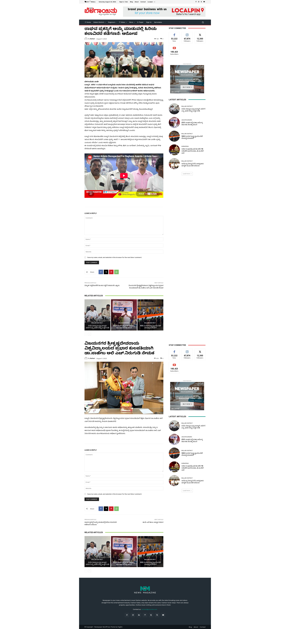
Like (174, 34)
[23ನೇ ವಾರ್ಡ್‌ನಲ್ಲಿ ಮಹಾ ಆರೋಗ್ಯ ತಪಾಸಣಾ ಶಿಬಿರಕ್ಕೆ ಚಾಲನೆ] (124, 314)
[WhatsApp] (116, 272)
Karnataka (185, 146)
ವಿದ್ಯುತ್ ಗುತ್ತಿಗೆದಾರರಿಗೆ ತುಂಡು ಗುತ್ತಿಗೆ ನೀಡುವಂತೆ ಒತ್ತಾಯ (102, 285)
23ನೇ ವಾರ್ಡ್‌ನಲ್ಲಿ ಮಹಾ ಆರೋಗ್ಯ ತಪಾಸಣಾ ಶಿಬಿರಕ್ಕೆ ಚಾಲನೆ (123, 327)
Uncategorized (123, 323)
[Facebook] (196, 1)
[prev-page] (86, 334)
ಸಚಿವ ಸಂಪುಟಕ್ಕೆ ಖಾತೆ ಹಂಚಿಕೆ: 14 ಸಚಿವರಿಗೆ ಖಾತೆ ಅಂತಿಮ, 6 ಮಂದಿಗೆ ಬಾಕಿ (192, 151)
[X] (201, 1)
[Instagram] (198, 1)
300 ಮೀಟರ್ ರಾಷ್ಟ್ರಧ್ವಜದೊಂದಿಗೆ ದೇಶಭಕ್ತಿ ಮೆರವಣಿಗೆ (150, 327)
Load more (186, 174)
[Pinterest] (111, 272)
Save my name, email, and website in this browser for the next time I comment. (114, 257)
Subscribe (174, 47)
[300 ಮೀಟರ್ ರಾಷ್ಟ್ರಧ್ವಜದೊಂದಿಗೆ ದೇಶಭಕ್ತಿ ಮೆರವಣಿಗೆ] (150, 314)
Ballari (92, 38)
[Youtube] (204, 1)
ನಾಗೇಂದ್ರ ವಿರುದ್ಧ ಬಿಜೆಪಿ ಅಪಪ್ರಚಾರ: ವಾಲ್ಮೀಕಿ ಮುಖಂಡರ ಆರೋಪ (192, 165)
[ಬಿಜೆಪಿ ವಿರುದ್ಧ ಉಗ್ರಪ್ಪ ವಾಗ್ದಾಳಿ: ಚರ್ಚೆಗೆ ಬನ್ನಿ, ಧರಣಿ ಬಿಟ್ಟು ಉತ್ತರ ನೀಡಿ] (97, 314)
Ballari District (97, 323)
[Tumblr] (151, 615)
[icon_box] (151, 2)
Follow (187, 34)
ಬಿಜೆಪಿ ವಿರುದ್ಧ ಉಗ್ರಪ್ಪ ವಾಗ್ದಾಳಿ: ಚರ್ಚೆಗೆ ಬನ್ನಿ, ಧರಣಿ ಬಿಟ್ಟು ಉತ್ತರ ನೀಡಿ (97, 327)
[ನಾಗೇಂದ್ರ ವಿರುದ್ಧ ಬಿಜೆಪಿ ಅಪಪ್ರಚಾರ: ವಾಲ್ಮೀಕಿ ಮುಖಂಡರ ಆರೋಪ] (174, 163)
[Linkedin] (139, 615)
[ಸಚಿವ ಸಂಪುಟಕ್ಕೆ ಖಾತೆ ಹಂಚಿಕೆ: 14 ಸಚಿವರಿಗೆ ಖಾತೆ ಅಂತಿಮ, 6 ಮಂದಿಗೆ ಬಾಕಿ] (174, 149)
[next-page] (89, 334)
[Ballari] (86, 38)
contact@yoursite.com (149, 609)
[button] (202, 22)
